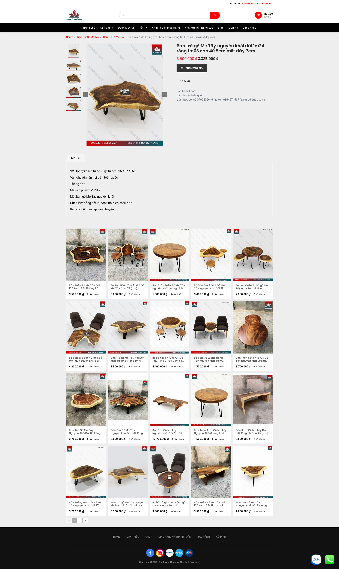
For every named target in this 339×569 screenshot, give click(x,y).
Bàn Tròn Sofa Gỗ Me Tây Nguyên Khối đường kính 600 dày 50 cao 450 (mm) (169, 287)
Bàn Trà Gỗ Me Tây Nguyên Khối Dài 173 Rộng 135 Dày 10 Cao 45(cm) (127, 432)
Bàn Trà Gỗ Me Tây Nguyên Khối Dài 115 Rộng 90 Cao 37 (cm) (84, 432)
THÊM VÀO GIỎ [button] (193, 68)
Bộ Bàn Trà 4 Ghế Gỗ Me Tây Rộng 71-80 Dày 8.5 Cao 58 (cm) (167, 359)
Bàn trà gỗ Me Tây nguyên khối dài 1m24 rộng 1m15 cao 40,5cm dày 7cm (127, 359)
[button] (85, 94)
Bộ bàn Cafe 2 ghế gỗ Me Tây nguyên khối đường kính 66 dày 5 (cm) (252, 287)
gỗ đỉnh (221, 536)
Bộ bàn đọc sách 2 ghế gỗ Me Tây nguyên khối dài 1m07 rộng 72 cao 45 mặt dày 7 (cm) (85, 359)
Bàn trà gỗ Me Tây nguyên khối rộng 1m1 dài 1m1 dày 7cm (127, 504)
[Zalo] (316, 559)
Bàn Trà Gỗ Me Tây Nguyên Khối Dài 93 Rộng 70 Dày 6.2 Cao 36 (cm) (251, 504)
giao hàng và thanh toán (174, 536)
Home (69, 37)
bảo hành (203, 536)
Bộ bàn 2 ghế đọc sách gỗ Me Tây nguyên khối (168, 504)
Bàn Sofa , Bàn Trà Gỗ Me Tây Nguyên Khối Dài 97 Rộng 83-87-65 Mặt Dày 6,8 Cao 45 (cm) (85, 504)
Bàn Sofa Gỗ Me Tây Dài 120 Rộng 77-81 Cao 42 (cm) (209, 504)
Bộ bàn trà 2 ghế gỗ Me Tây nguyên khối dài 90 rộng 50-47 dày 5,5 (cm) (210, 359)
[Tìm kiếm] (215, 15)
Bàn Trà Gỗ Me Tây (113, 37)
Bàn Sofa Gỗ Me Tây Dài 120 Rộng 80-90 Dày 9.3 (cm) (84, 287)
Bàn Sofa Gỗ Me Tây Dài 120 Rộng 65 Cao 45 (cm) (252, 432)
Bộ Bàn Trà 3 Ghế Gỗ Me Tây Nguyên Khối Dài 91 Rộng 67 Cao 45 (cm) (209, 287)
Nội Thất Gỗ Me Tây (88, 37)
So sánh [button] (185, 81)
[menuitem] (89, 27)
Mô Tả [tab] (75, 158)
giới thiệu (133, 536)
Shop (148, 536)
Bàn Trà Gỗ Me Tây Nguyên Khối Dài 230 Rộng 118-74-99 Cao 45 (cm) (168, 432)
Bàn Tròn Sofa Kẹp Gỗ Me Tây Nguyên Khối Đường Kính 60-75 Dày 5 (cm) (252, 359)
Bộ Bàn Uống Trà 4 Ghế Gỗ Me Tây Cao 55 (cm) (127, 287)
